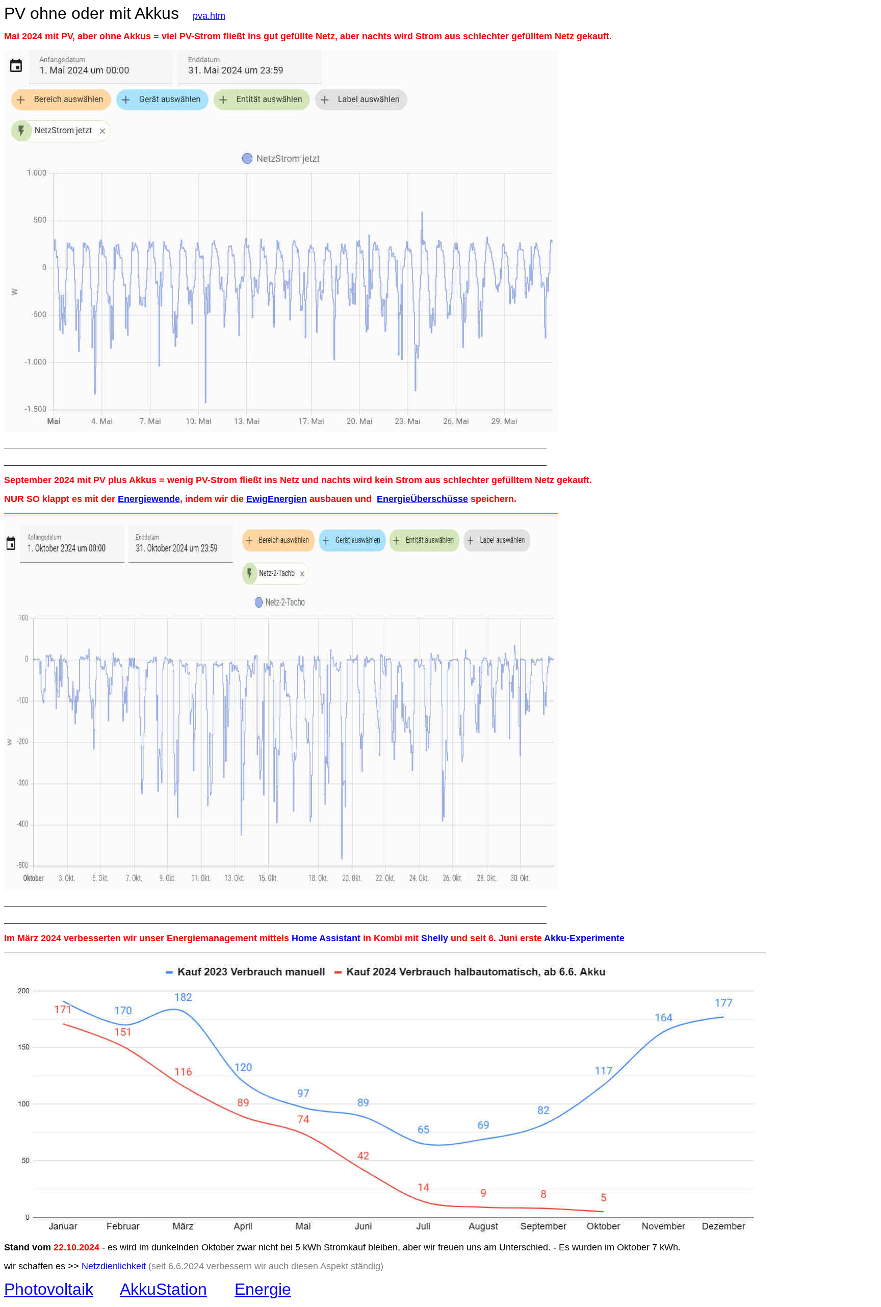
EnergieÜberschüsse (422, 499)
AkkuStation (163, 1289)
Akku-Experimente (584, 938)
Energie (263, 1289)
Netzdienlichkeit (114, 1266)
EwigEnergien (276, 499)
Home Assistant (326, 938)
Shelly (434, 938)
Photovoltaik (48, 1289)
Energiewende (149, 499)
